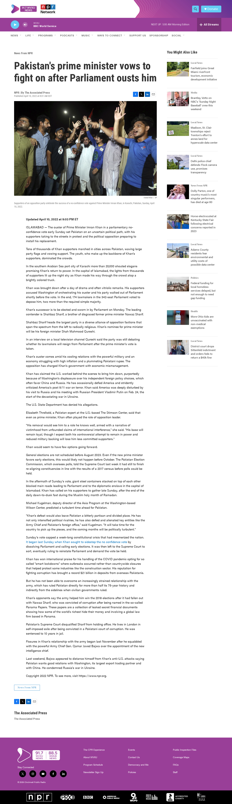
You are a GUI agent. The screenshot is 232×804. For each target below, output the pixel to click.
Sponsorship (158, 35)
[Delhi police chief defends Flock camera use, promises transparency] (178, 162)
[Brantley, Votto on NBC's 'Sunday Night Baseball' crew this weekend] (178, 99)
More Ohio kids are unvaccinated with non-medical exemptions (202, 322)
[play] (15, 25)
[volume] (25, 25)
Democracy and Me (138, 764)
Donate (212, 9)
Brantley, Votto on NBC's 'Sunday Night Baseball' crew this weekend (203, 103)
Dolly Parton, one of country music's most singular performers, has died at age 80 (204, 196)
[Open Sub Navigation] (20, 35)
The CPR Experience (94, 749)
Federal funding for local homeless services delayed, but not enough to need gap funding (203, 290)
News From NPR (23, 53)
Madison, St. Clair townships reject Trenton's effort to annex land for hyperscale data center (204, 135)
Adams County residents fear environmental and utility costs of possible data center (203, 257)
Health (194, 311)
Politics (195, 278)
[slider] (30, 24)
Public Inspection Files (184, 749)
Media (194, 92)
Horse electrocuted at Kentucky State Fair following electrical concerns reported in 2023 (203, 223)
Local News (196, 63)
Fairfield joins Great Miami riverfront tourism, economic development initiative (204, 73)
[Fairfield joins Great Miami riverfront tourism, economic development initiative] (178, 69)
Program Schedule (93, 764)
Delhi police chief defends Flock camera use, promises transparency (204, 166)
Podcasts (67, 35)
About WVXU (90, 757)
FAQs (176, 764)
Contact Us (134, 757)
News (14, 35)
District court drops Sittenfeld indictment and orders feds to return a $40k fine (203, 351)
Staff (175, 772)
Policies (132, 772)
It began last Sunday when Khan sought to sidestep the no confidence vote (76, 542)
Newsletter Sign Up (93, 772)
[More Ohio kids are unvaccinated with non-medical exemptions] (178, 317)
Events (131, 749)
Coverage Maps (181, 757)
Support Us (137, 35)
